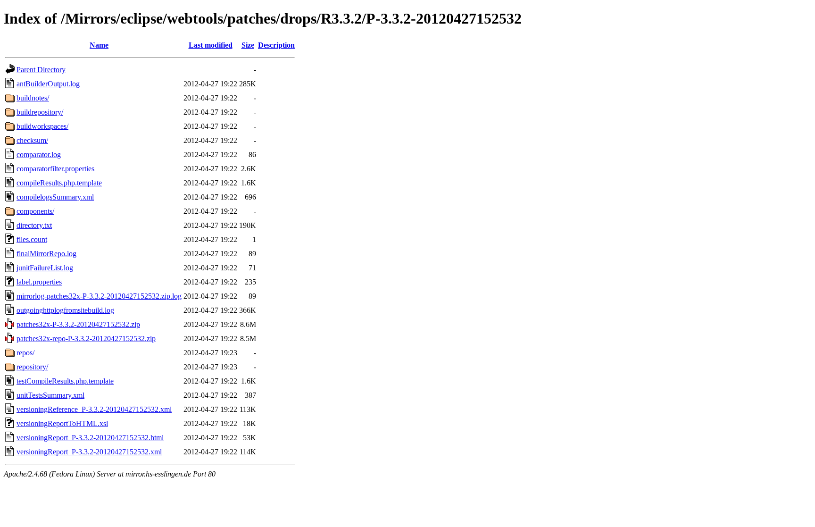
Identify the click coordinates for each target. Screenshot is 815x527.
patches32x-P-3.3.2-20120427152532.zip (78, 324)
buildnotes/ (33, 98)
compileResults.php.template (59, 183)
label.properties (39, 282)
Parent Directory (41, 70)
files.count (32, 239)
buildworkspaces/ (42, 126)
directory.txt (34, 225)
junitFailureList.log (45, 268)
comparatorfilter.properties (55, 169)
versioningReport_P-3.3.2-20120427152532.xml (89, 452)
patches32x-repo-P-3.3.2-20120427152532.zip (86, 339)
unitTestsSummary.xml (50, 395)
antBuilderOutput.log (48, 84)
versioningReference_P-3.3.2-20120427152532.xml (94, 409)
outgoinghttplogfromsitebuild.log (65, 310)
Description (276, 45)
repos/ (25, 353)
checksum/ (32, 140)
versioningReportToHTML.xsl (62, 423)
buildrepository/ (40, 112)
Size (247, 45)
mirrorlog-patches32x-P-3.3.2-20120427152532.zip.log (99, 296)
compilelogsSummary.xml (55, 197)
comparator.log (39, 155)
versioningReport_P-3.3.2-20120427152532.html (90, 438)
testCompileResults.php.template (65, 381)
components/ (35, 211)
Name (99, 45)
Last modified (211, 45)
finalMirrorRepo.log (46, 254)
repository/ (32, 367)
